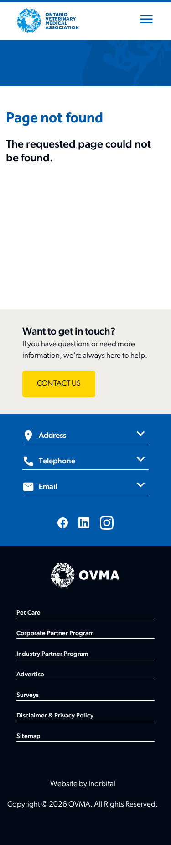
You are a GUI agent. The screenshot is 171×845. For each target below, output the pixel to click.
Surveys (27, 695)
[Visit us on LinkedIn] (83, 522)
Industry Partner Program (52, 654)
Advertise (30, 674)
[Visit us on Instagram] (107, 523)
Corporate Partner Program (55, 633)
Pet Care (28, 613)
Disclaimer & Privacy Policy (54, 715)
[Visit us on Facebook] (62, 522)
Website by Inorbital (82, 784)
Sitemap (28, 736)
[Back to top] (153, 827)
